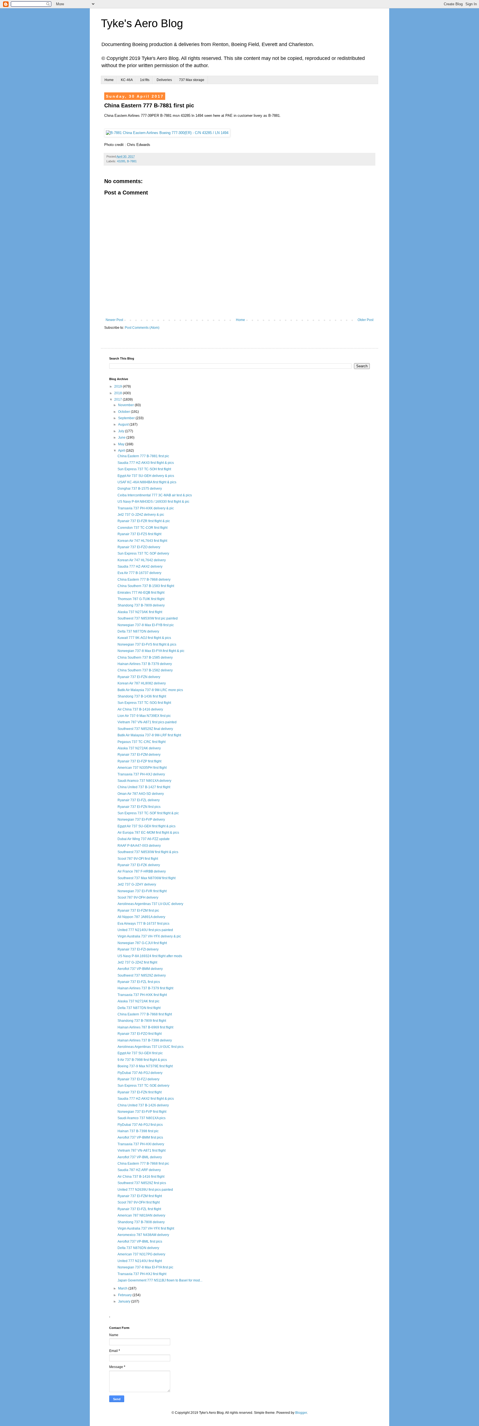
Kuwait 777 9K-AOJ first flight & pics (144, 638)
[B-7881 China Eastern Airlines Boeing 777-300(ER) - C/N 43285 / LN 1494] (167, 133)
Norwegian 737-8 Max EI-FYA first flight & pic (151, 651)
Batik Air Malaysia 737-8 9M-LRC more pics (150, 690)
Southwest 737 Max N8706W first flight (146, 878)
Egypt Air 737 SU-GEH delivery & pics (146, 476)
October (124, 412)
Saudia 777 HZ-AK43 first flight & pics (146, 463)
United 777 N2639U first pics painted (145, 1190)
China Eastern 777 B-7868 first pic (143, 1163)
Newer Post (114, 320)
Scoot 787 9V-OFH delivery (138, 897)
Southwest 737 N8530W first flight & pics (148, 852)
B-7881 (132, 161)
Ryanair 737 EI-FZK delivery (139, 865)
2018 (118, 393)
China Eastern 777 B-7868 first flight (145, 1014)
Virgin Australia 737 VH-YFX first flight (146, 1228)
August (123, 424)
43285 (121, 161)
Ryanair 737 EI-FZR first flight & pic (144, 521)
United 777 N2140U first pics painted (145, 930)
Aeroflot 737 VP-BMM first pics (140, 1137)
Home (109, 80)
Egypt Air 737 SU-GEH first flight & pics (146, 826)
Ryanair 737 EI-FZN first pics (139, 807)
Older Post (365, 320)
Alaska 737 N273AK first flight (140, 612)
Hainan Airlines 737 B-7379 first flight (145, 988)
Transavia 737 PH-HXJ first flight (142, 1274)
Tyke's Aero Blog (142, 23)
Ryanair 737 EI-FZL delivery (139, 800)
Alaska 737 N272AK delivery (139, 748)
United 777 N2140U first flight (140, 1261)
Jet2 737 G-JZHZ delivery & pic (141, 515)
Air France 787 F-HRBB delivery (142, 871)
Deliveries (164, 80)
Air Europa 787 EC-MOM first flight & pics (148, 833)
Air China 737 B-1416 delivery (140, 709)
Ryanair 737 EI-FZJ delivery (138, 1079)
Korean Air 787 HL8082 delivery (142, 683)
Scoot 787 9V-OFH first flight (139, 1202)
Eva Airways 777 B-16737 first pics (143, 924)
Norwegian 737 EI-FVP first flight (142, 1112)
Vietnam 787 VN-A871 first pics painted (147, 722)
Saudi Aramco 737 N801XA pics (141, 1118)
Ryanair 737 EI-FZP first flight (139, 761)
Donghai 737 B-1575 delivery (140, 488)
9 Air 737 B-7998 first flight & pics (142, 1060)
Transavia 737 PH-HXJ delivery (141, 774)
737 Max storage (191, 80)
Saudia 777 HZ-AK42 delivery (140, 566)
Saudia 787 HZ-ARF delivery (139, 1170)
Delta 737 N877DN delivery (138, 631)
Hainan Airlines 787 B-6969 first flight (145, 1027)
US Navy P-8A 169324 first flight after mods (150, 956)
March (123, 1288)
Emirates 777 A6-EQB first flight (141, 593)
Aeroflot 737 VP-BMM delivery (140, 969)
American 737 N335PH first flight (142, 768)
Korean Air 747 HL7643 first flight (142, 541)
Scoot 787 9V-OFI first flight (138, 859)
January (124, 1301)
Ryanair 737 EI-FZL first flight (139, 1209)
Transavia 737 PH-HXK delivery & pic (146, 508)
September (127, 418)
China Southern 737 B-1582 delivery (145, 670)
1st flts (144, 80)
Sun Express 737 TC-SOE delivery (143, 1086)
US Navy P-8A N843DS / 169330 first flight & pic (153, 502)
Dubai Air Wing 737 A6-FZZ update (144, 839)
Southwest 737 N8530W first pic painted (148, 618)
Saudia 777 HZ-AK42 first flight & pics (146, 1099)
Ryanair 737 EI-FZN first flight (140, 1092)
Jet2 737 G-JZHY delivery (137, 884)
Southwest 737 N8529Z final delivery (145, 729)
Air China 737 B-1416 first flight (141, 1177)
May (121, 444)
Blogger (301, 1413)
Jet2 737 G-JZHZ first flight (137, 962)
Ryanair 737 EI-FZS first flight (139, 534)
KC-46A (127, 80)
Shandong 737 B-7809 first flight (142, 1021)
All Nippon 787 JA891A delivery (141, 917)
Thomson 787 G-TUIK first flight (141, 599)
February (125, 1295)
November (126, 405)
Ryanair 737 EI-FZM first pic (138, 910)
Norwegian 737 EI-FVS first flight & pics (147, 644)
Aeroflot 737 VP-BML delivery (140, 1157)
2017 (118, 399)
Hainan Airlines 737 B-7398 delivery (145, 1040)
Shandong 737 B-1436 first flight (142, 696)
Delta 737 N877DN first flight (139, 1008)
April (122, 450)
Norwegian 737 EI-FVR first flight (142, 891)
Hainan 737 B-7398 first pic (138, 1131)
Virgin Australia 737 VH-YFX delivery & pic (149, 936)
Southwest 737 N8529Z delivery (142, 975)
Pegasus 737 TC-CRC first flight (141, 742)
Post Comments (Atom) (142, 328)
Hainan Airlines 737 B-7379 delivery (145, 664)
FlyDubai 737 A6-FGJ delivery (140, 1073)
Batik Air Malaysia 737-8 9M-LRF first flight (149, 735)
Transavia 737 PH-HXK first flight (142, 995)
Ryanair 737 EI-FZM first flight (140, 1196)
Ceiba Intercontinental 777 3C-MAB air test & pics (155, 495)
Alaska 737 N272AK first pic (138, 1001)
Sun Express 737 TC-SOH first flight (144, 469)
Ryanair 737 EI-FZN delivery (139, 677)
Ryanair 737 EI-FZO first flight (140, 1034)
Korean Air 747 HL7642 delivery (142, 560)
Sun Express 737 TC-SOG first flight (144, 703)
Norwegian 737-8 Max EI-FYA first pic (145, 1267)
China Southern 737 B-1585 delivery (145, 657)
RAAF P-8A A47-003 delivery (139, 846)
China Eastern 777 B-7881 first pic (143, 456)
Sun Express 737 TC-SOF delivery (143, 553)
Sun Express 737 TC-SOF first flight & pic (148, 813)
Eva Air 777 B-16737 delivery (139, 573)
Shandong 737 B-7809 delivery (141, 605)
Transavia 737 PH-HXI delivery (141, 1144)
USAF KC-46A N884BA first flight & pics (147, 482)
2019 (118, 386)
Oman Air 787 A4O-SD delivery (141, 794)
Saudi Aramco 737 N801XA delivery (144, 781)
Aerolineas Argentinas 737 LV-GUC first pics (151, 1047)
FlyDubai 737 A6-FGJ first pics (140, 1125)
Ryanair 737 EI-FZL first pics (139, 982)
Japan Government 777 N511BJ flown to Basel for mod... (160, 1280)
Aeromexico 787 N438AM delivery (143, 1235)
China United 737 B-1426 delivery (143, 1105)
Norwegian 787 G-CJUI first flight (142, 943)
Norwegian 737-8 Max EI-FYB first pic (146, 625)
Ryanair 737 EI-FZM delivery (139, 755)
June (122, 437)
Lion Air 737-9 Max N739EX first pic (144, 716)
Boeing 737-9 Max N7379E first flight (145, 1066)
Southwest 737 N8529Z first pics (142, 1183)
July (121, 431)
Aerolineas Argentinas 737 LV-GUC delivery (150, 904)
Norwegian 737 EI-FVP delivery (141, 819)
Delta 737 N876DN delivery (138, 1248)
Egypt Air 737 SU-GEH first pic (140, 1053)
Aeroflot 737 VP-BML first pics (140, 1241)
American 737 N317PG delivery (141, 1254)
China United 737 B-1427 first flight (144, 787)
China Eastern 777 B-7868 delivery (144, 579)
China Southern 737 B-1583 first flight (146, 586)
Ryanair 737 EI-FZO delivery (139, 547)
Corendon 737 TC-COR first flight (142, 528)
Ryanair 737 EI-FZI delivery (138, 949)
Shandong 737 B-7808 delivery (141, 1222)
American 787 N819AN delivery (141, 1215)
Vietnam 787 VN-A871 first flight (141, 1150)
